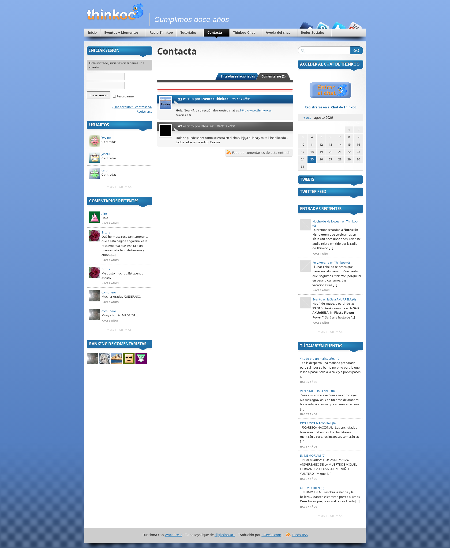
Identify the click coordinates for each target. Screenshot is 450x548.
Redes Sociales (312, 32)
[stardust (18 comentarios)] (129, 358)
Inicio (92, 32)
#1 (180, 98)
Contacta (214, 32)
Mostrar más (119, 187)
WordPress (173, 535)
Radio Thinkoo (161, 32)
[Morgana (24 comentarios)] (104, 358)
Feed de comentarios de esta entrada (261, 152)
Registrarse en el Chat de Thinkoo (330, 107)
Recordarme (125, 96)
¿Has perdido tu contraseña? (132, 107)
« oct (307, 117)
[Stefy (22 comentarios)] (116, 358)
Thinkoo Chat (244, 32)
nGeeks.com (271, 535)
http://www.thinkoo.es (256, 110)
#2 (180, 126)
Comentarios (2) (273, 76)
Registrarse (144, 111)
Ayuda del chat (278, 32)
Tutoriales (188, 32)
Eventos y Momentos (121, 32)
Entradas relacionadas (238, 76)
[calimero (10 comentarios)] (141, 358)
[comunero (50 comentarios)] (92, 358)
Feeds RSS (300, 535)
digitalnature (225, 535)
